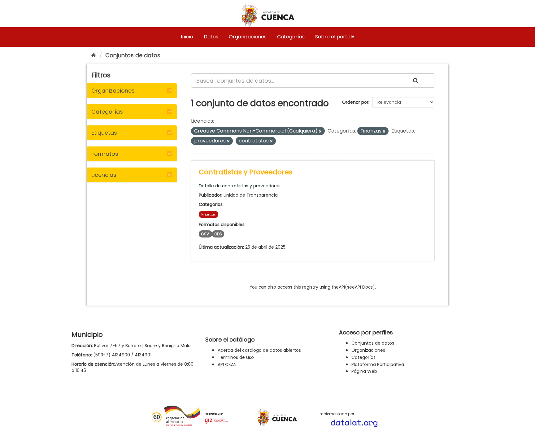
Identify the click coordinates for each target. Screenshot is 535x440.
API (342, 287)
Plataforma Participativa (377, 364)
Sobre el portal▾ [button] (334, 36)
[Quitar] (320, 131)
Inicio (187, 36)
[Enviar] (416, 80)
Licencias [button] (103, 175)
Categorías (291, 36)
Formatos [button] (104, 154)
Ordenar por (355, 102)
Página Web (364, 371)
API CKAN (227, 364)
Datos (211, 36)
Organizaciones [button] (113, 90)
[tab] (132, 90)
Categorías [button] (107, 111)
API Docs (364, 287)
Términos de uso (236, 357)
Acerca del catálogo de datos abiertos (259, 350)
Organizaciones (248, 36)
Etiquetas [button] (104, 133)
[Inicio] (93, 55)
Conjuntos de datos (132, 55)
